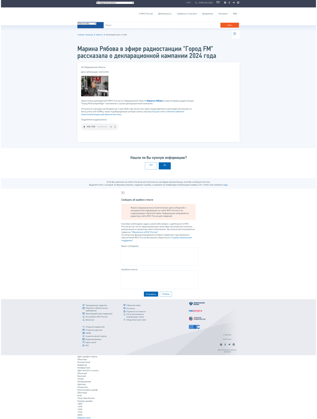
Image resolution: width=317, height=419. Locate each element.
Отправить (151, 294)
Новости (99, 34)
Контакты (223, 13)
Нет (151, 164)
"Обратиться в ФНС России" (144, 232)
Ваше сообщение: (130, 246)
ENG (235, 13)
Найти (229, 25)
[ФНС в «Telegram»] (233, 2)
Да (165, 164)
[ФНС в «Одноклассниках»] (229, 2)
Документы (207, 13)
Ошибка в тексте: (129, 269)
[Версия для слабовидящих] (189, 2)
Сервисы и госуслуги (187, 13)
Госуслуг (156, 111)
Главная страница (85, 34)
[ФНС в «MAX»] (238, 2)
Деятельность (165, 13)
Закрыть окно (84, 417)
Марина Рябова (155, 100)
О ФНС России (146, 13)
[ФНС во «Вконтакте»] (225, 2)
